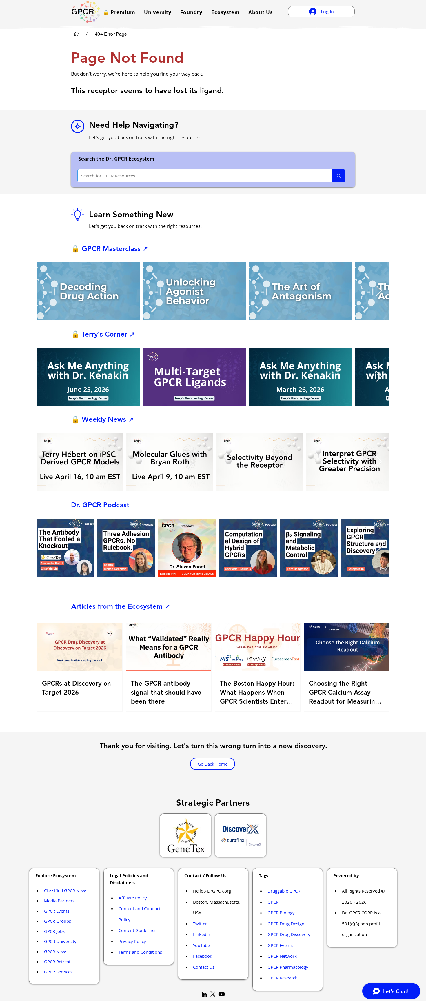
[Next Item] (379, 291)
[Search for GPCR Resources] (338, 175)
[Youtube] (221, 994)
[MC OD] (76, 34)
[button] (119, 12)
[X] (212, 994)
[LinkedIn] (204, 994)
